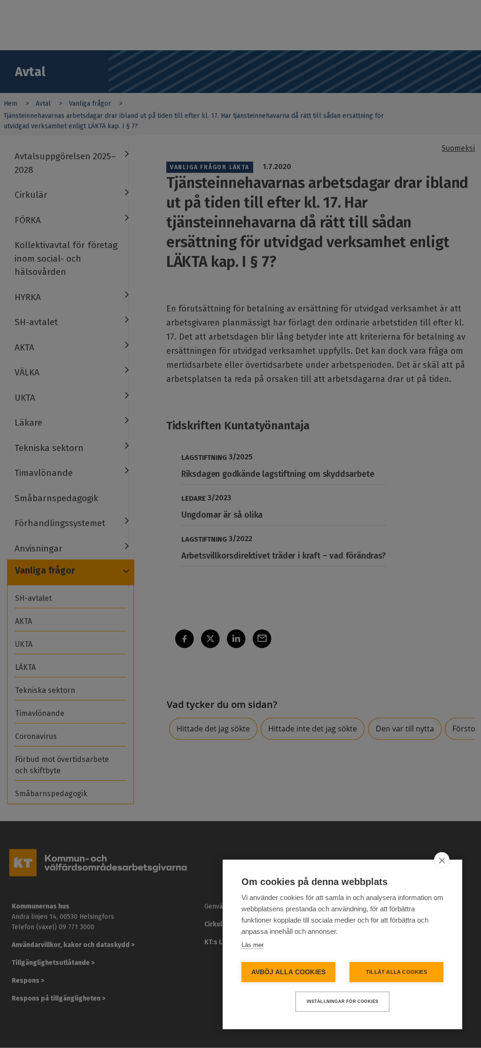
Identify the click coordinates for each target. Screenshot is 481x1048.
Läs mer (252, 944)
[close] (442, 860)
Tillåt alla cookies (396, 972)
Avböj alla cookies (288, 972)
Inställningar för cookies (343, 1001)
